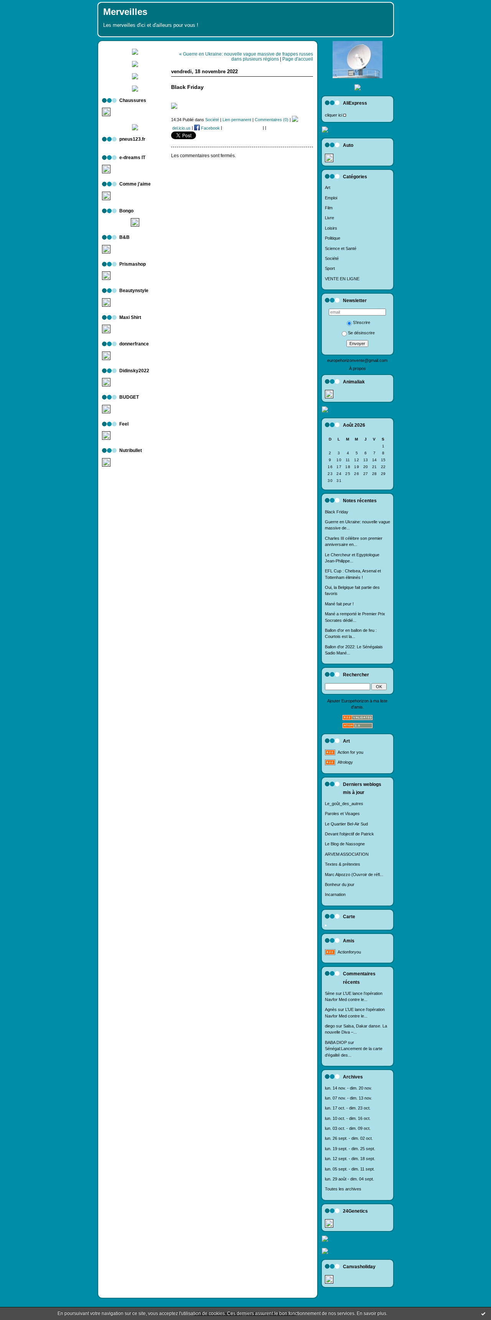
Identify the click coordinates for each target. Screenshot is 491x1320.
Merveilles (125, 12)
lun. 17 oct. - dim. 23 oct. (348, 1108)
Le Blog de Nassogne (345, 844)
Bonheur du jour (339, 884)
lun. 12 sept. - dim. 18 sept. (350, 1158)
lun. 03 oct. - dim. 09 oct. (348, 1128)
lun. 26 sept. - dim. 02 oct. (349, 1138)
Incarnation (335, 894)
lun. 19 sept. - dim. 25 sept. (350, 1148)
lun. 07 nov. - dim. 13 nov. (348, 1098)
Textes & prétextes (342, 864)
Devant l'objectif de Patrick (349, 834)
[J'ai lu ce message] (483, 1313)
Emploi (331, 198)
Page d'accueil (297, 58)
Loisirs (331, 228)
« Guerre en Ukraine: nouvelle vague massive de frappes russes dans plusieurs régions (246, 56)
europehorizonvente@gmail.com (357, 360)
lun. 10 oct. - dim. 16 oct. (348, 1118)
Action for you (350, 752)
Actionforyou (349, 952)
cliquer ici (333, 115)
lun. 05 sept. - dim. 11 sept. (350, 1169)
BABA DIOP (336, 1042)
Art (327, 187)
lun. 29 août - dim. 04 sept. (349, 1179)
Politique (332, 238)
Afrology (345, 762)
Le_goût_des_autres (344, 803)
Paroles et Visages (342, 813)
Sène (329, 993)
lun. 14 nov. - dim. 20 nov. (348, 1088)
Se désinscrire (361, 332)
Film (329, 207)
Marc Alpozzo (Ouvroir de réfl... (354, 874)
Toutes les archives (343, 1189)
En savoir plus (371, 1313)
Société (332, 258)
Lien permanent (236, 119)
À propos (357, 368)
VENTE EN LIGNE (342, 278)
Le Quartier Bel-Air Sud (346, 824)
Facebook (210, 128)
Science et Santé (340, 248)
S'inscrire (361, 322)
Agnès (331, 1009)
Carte (349, 916)
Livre (329, 217)
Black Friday (336, 512)
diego (330, 1026)
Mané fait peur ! (339, 604)
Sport (330, 268)
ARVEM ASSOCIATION (347, 854)
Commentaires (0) (271, 119)
